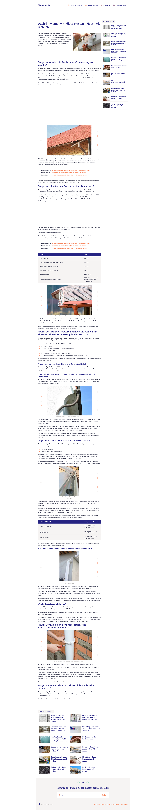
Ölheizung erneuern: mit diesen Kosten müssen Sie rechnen (69, 172)
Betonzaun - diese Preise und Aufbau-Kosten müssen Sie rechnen (71, 170)
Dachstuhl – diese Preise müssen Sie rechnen (88, 769)
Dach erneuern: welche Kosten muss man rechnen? (59, 749)
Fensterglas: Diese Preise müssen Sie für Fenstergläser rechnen (59, 739)
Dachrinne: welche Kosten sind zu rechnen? (89, 739)
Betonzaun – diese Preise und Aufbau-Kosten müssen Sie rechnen (58, 718)
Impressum (124, 804)
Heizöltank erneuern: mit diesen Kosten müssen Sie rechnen (69, 175)
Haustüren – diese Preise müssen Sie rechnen (89, 759)
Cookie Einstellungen (99, 804)
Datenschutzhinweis (113, 804)
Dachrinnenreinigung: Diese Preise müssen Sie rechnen (59, 759)
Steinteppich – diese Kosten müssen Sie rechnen (58, 769)
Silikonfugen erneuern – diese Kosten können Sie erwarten (91, 729)
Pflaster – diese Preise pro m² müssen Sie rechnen (90, 749)
